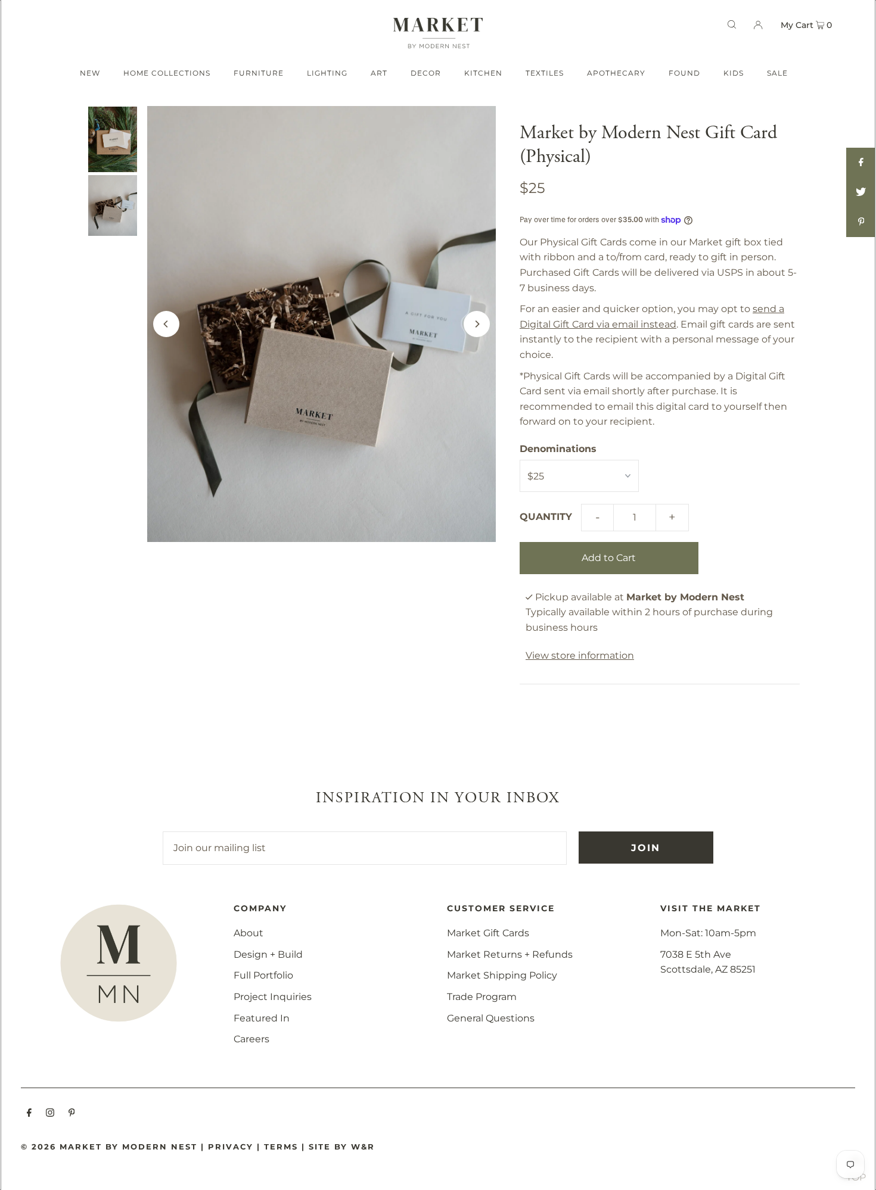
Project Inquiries (273, 996)
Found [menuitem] (684, 72)
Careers (251, 1039)
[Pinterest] (72, 1114)
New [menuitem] (90, 72)
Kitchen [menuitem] (483, 72)
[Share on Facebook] (861, 162)
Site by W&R (342, 1146)
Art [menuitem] (379, 72)
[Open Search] (732, 24)
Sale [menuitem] (777, 72)
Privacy (230, 1146)
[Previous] (166, 324)
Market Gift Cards (488, 933)
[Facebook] (29, 1114)
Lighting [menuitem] (327, 72)
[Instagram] (50, 1114)
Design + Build (268, 954)
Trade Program (482, 996)
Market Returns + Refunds (510, 954)
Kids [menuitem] (733, 72)
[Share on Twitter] (861, 192)
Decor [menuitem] (426, 72)
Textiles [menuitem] (545, 72)
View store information (580, 655)
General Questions (491, 1018)
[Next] (477, 324)
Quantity (546, 516)
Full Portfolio (263, 975)
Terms (281, 1146)
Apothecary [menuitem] (616, 72)
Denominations (558, 448)
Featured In (262, 1018)
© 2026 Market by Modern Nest (109, 1146)
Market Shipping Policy (502, 975)
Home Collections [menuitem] (166, 72)
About (248, 933)
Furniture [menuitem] (259, 72)
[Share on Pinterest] (861, 222)
